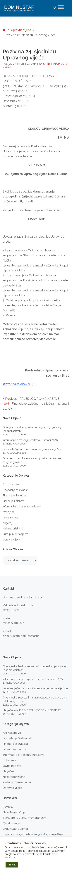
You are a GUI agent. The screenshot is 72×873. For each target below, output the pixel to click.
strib (46, 63)
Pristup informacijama (15, 534)
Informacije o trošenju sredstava (22, 506)
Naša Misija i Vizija (14, 812)
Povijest (8, 806)
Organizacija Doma (15, 828)
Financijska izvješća (14, 495)
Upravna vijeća (21, 30)
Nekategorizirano (13, 528)
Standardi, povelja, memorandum (24, 817)
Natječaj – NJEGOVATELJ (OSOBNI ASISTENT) (32, 710)
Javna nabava (10, 517)
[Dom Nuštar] (19, 8)
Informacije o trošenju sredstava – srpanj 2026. (30, 440)
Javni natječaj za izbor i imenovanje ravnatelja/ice (32, 449)
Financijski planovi (13, 501)
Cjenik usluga (11, 823)
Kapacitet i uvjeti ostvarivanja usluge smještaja (33, 834)
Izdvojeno (9, 512)
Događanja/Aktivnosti (15, 490)
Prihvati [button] (12, 864)
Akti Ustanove (11, 484)
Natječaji (8, 523)
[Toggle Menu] (61, 7)
